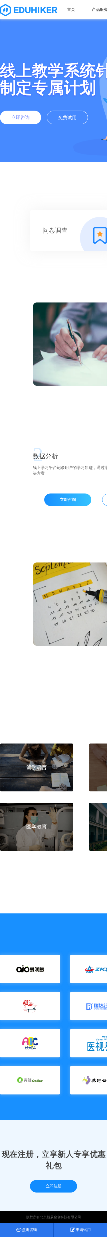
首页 (71, 9)
